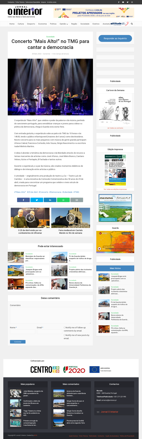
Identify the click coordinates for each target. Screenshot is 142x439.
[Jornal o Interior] (25, 10)
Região (74, 24)
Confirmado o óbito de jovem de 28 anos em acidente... (31, 403)
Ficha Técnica (20, 2)
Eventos (96, 24)
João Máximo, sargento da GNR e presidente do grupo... (33, 393)
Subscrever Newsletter (33, 2)
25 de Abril (33, 192)
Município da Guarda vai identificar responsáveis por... (35, 258)
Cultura (21, 24)
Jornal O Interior (109, 411)
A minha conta (51, 2)
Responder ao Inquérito (115, 38)
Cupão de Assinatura (112, 436)
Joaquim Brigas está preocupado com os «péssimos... (34, 272)
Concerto (44, 192)
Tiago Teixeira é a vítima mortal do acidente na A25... (32, 413)
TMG (77, 192)
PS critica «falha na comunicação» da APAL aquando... (119, 330)
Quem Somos (73, 436)
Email (40, 327)
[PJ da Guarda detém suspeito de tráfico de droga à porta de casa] (105, 303)
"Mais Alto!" (21, 192)
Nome (13, 327)
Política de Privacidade (127, 436)
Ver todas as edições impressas (115, 189)
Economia (42, 24)
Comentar (46, 54)
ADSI (35, 435)
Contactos (11, 2)
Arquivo (43, 2)
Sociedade (84, 24)
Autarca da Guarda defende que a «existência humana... (76, 393)
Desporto (31, 24)
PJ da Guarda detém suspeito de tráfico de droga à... (80, 258)
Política (53, 24)
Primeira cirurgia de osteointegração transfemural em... (30, 423)
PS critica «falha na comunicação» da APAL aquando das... (35, 285)
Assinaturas (108, 24)
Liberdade (68, 192)
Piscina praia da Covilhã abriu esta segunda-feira (76, 422)
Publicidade (93, 436)
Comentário (15, 305)
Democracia (56, 192)
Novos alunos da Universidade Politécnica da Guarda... (120, 317)
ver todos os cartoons (115, 128)
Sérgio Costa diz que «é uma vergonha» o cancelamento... (75, 403)
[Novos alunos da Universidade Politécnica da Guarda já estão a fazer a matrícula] (105, 316)
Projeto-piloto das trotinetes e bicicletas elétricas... (119, 291)
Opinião (63, 24)
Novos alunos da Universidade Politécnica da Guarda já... (80, 285)
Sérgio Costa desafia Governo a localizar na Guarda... (75, 413)
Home (11, 24)
